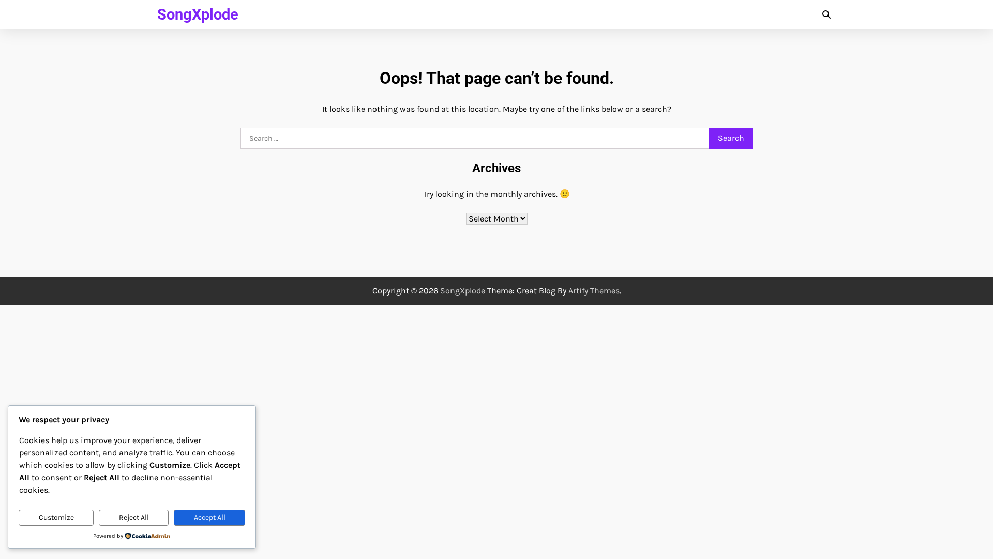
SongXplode (197, 14)
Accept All (209, 517)
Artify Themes (594, 291)
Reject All (134, 517)
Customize (56, 517)
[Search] (826, 14)
